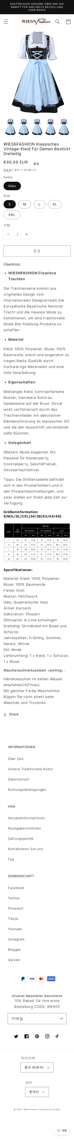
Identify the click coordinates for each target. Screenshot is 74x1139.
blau (12, 186)
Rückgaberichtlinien (24, 828)
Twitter (14, 898)
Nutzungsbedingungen (27, 790)
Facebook (16, 888)
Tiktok (13, 919)
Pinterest (15, 908)
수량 (7, 225)
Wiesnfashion (30, 1109)
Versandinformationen (26, 818)
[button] (6, 22)
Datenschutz (18, 779)
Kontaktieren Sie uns (25, 849)
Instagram (16, 939)
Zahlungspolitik (21, 839)
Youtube (15, 929)
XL (55, 204)
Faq (11, 859)
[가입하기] (61, 1018)
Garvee (14, 960)
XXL (11, 215)
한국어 (34, 1092)
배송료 (7, 169)
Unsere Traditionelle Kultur (30, 769)
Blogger (14, 950)
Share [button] (14, 714)
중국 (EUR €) (34, 1067)
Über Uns (16, 759)
